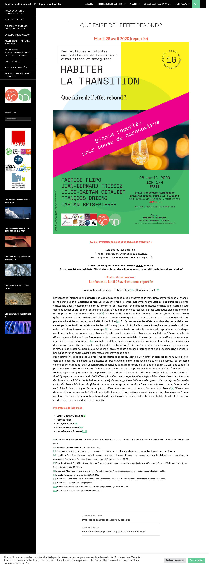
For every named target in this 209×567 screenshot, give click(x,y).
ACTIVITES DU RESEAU (14, 20)
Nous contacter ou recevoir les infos (14, 12)
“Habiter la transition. (107, 253)
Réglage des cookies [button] (175, 560)
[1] (131, 289)
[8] (54, 478)
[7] (172, 388)
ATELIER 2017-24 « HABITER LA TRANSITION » (17, 42)
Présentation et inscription (110, 4)
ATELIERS (133, 4)
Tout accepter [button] (196, 560)
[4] (117, 321)
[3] (102, 313)
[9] (54, 482)
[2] (54, 447)
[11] (55, 490)
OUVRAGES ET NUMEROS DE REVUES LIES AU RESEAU (16, 27)
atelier (132, 249)
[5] (105, 329)
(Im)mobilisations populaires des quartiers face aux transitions (113, 529)
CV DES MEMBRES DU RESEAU (17, 35)
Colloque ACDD (12, 61)
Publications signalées (16, 67)
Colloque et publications (156, 4)
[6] (91, 340)
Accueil (89, 4)
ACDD (139, 265)
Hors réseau (181, 4)
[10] (55, 486)
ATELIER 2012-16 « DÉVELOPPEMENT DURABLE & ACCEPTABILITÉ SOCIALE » (18, 52)
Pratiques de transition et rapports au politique (106, 517)
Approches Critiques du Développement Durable (33, 3)
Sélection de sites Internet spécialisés (17, 75)
